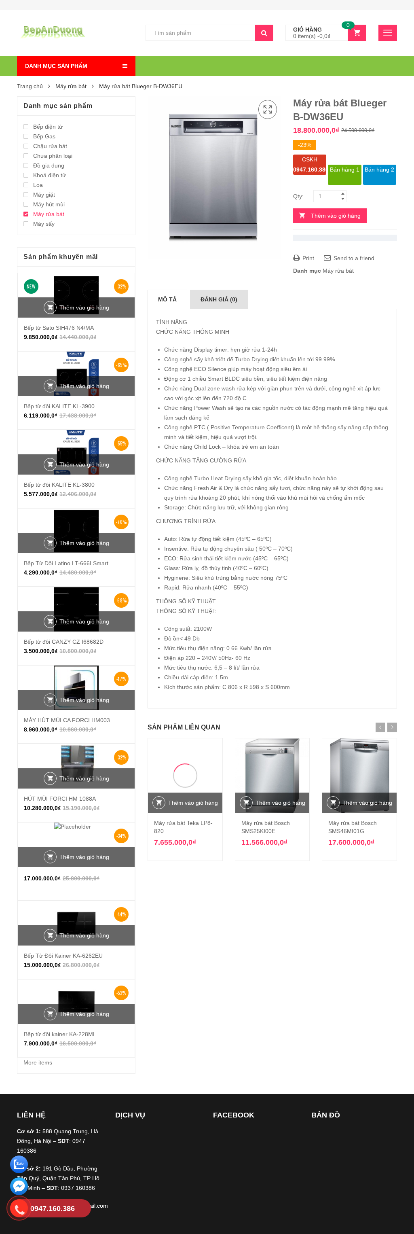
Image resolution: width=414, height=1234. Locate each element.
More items (37, 1062)
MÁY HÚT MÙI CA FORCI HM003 (67, 720)
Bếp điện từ (48, 126)
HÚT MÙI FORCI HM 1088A (60, 798)
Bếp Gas (44, 136)
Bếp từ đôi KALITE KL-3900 (59, 406)
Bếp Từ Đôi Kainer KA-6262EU (63, 955)
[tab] (167, 299)
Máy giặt (44, 194)
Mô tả (167, 299)
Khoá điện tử (49, 175)
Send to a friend (353, 258)
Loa (38, 185)
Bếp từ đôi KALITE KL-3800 (59, 484)
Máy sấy (44, 224)
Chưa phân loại (52, 156)
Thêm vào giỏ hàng (336, 215)
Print (307, 258)
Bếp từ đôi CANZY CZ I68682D (64, 641)
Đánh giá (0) (219, 299)
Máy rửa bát (71, 86)
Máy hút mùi (49, 204)
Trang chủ (30, 86)
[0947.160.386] (19, 1209)
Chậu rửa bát (50, 146)
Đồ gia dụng (48, 165)
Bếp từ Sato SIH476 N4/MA (59, 327)
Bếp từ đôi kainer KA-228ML (60, 1034)
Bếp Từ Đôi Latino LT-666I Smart (66, 563)
